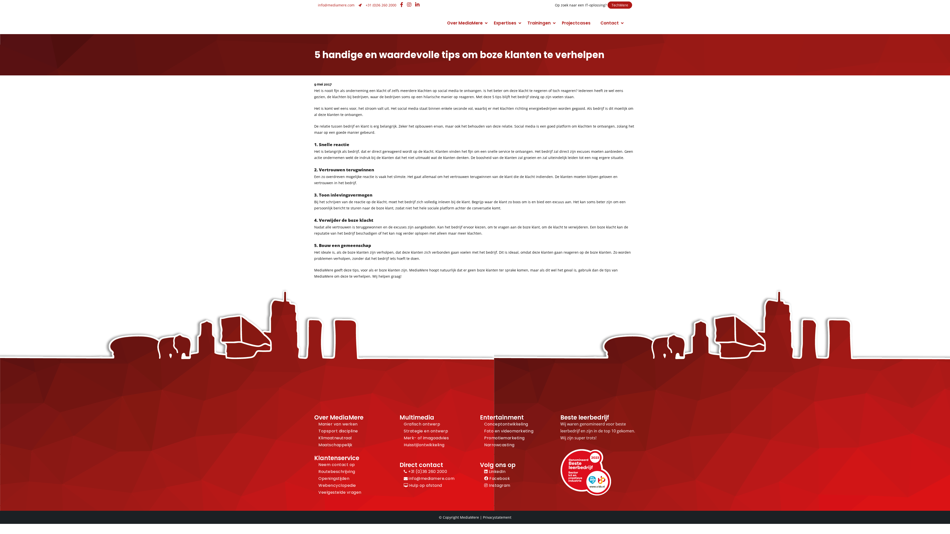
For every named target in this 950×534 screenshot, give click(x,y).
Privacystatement (497, 517)
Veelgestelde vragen (339, 492)
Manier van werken (338, 424)
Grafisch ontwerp (422, 424)
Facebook (499, 478)
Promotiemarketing (504, 438)
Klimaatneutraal (335, 438)
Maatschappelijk (335, 445)
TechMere (620, 5)
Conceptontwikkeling (506, 424)
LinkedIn (496, 471)
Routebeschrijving (336, 471)
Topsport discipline (338, 431)
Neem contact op (336, 464)
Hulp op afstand (425, 485)
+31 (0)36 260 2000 (381, 5)
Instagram (499, 485)
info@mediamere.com (336, 5)
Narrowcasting (499, 445)
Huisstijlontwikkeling (424, 445)
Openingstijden (333, 478)
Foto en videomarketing (508, 431)
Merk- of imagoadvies (426, 438)
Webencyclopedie (337, 485)
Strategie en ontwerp (426, 431)
